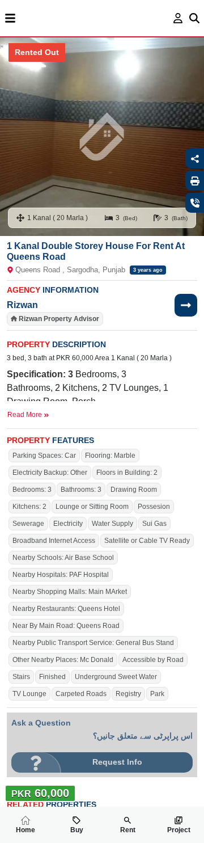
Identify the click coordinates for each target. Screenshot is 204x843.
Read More (25, 415)
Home (25, 830)
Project (178, 830)
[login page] (178, 18)
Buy (76, 830)
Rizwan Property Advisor (59, 319)
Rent (127, 830)
